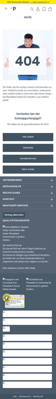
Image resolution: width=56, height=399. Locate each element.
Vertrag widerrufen (14, 215)
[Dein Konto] (38, 9)
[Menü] (6, 8)
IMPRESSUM (38, 397)
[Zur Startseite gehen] (13, 8)
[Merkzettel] (44, 9)
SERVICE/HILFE (12, 186)
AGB (15, 397)
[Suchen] (32, 9)
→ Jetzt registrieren (38, 2)
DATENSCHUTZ (25, 397)
